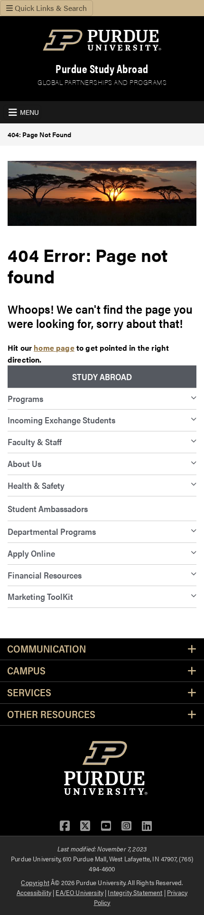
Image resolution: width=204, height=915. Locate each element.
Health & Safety (36, 485)
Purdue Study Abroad (102, 68)
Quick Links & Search (50, 7)
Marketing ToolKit (40, 596)
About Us (24, 463)
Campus (26, 671)
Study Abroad (102, 377)
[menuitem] (102, 376)
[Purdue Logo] (102, 40)
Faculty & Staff (35, 442)
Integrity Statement (135, 892)
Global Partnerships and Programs (102, 82)
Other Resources (51, 714)
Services (29, 693)
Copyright (35, 882)
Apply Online (31, 553)
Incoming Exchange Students (61, 420)
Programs (25, 398)
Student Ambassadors (48, 508)
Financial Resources (45, 575)
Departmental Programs (52, 531)
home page (54, 347)
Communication (46, 649)
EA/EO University (79, 892)
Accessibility (34, 892)
